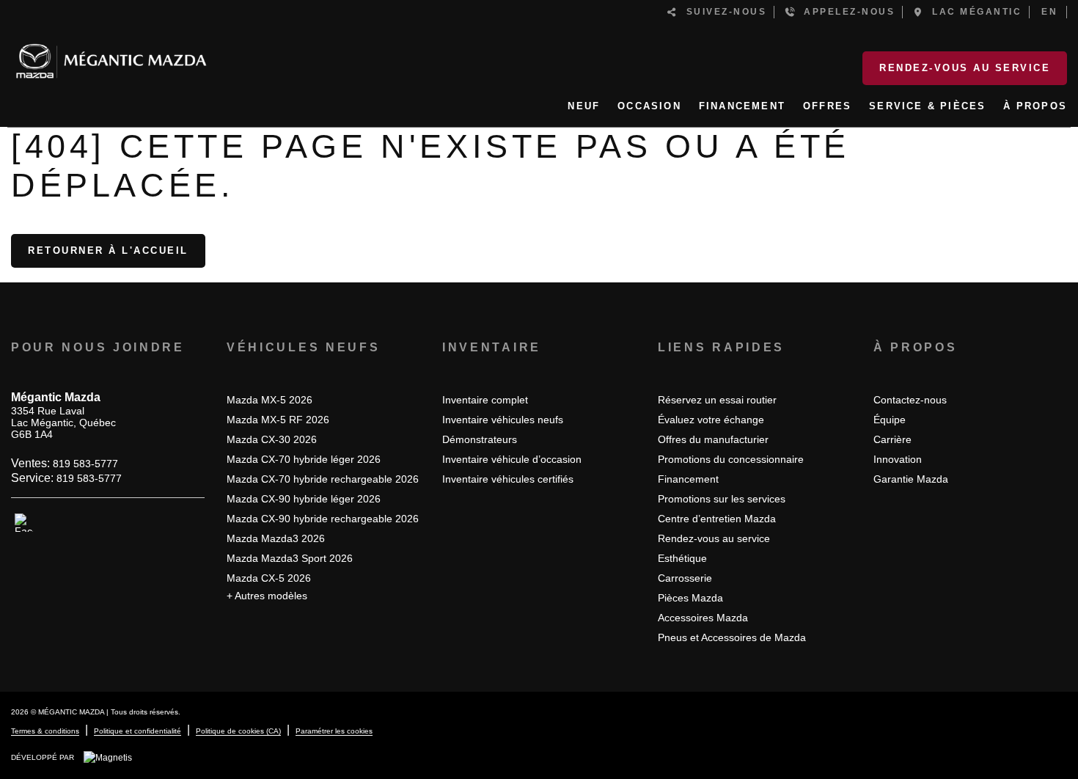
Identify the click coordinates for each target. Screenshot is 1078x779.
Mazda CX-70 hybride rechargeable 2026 (323, 479)
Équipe (889, 419)
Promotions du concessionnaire (731, 459)
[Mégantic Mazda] (111, 55)
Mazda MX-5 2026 (269, 400)
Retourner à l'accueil (108, 250)
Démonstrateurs (479, 439)
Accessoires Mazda (703, 617)
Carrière (892, 439)
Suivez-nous (722, 12)
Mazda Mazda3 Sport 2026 (290, 558)
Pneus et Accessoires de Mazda (732, 637)
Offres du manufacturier (713, 439)
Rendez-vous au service (964, 67)
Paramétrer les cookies (334, 731)
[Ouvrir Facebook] (24, 523)
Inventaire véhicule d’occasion (512, 459)
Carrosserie (685, 578)
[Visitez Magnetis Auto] (111, 757)
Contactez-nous (910, 400)
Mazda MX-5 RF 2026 (278, 419)
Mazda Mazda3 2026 (276, 538)
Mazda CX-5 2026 (269, 578)
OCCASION (649, 105)
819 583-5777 (85, 463)
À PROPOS (1035, 105)
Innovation (897, 459)
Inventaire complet (485, 400)
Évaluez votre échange (711, 419)
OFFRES (827, 105)
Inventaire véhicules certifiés (507, 479)
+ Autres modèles (267, 595)
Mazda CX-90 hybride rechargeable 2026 (323, 518)
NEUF (584, 105)
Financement (688, 479)
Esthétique (682, 558)
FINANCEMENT (742, 105)
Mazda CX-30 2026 (272, 439)
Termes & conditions (45, 731)
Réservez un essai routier (717, 400)
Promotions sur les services (721, 499)
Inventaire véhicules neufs (502, 419)
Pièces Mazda (690, 598)
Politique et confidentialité (137, 731)
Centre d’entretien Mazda (717, 518)
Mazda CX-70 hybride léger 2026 (304, 459)
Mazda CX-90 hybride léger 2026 (304, 499)
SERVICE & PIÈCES (927, 105)
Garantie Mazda (910, 479)
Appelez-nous (845, 12)
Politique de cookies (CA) (238, 731)
